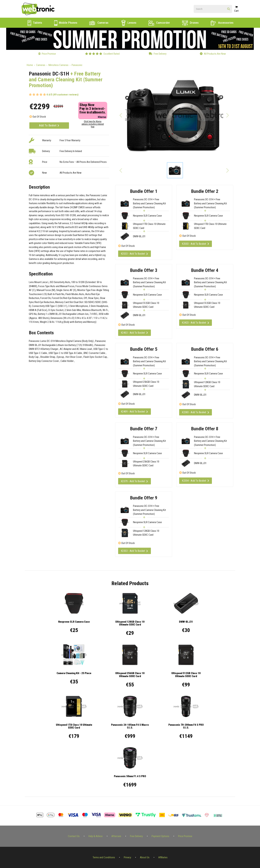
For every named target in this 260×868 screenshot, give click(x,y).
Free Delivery (136, 836)
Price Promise (185, 836)
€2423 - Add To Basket (194, 322)
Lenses (131, 22)
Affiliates (162, 857)
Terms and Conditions (104, 857)
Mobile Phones (67, 22)
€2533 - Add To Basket (133, 253)
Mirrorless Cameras (58, 65)
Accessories (225, 22)
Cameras (102, 22)
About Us (144, 857)
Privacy (127, 857)
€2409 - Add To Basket (133, 411)
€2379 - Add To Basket (133, 481)
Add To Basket (48, 125)
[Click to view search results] (228, 9)
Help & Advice (95, 836)
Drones (194, 22)
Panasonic (77, 65)
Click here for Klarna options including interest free (93, 124)
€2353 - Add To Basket (133, 550)
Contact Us (74, 836)
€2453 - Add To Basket (133, 332)
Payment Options (160, 836)
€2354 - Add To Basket (194, 480)
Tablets (37, 22)
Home (30, 65)
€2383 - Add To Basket (194, 412)
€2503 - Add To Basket (194, 243)
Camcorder (162, 22)
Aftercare (116, 836)
